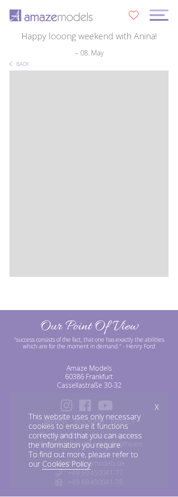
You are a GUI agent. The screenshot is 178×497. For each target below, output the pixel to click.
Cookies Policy (66, 464)
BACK (22, 63)
